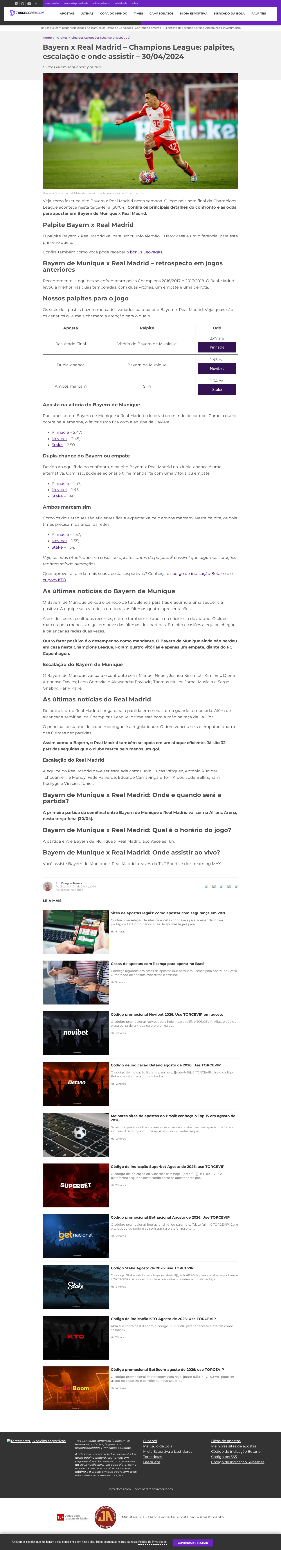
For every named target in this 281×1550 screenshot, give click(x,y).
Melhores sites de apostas (233, 1446)
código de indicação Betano (197, 573)
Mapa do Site (52, 3)
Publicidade (121, 3)
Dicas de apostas (226, 1441)
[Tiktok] (16, 1452)
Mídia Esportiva (193, 13)
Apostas (67, 13)
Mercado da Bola (229, 13)
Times (138, 13)
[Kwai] (36, 3)
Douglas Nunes (71, 883)
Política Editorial (101, 3)
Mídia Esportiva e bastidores (167, 1451)
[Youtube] (29, 3)
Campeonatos (161, 13)
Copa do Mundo (113, 13)
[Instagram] (22, 3)
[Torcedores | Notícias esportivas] (27, 13)
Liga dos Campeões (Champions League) (100, 37)
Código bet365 (224, 1457)
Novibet (217, 368)
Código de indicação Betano (236, 1451)
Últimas (87, 13)
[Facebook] (11, 3)
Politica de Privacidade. (152, 1541)
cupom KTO (54, 580)
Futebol (150, 1441)
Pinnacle (217, 347)
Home (47, 37)
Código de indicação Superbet (237, 1462)
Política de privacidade (76, 3)
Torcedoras (152, 1457)
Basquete (151, 1462)
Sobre (134, 3)
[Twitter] (16, 3)
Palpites (258, 13)
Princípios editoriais (117, 1447)
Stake (217, 389)
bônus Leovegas (146, 252)
